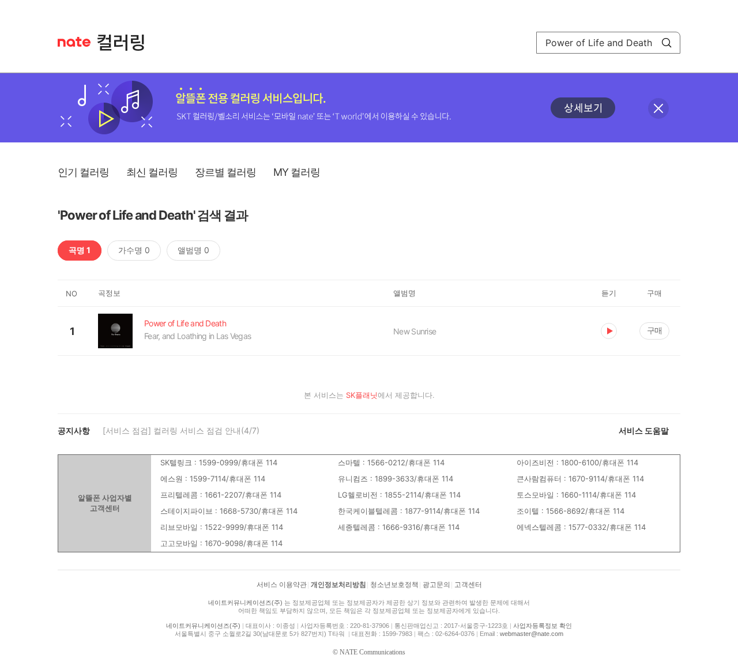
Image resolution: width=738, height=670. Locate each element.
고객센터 (468, 585)
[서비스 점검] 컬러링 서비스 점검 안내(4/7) (181, 430)
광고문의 (436, 585)
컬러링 (126, 43)
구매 (654, 330)
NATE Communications (372, 652)
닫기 (658, 108)
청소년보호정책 (394, 585)
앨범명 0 (193, 250)
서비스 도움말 (644, 430)
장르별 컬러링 (225, 172)
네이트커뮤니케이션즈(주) (245, 602)
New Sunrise (414, 331)
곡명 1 (80, 250)
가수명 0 (134, 250)
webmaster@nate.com (531, 633)
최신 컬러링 (152, 172)
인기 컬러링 (83, 172)
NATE (74, 42)
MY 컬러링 (296, 172)
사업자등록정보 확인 (542, 625)
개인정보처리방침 (338, 585)
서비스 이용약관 (282, 585)
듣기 (609, 331)
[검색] (666, 43)
